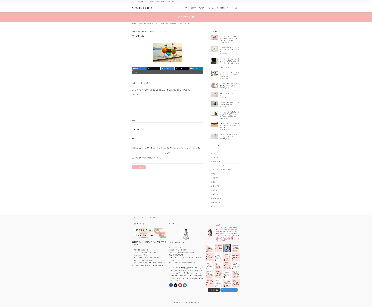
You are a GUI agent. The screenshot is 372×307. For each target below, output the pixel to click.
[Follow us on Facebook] (171, 285)
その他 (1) (214, 153)
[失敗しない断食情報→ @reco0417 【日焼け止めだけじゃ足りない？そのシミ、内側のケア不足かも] (236, 274)
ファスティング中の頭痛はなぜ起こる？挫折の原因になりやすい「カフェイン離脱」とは (229, 114)
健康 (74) (213, 174)
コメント (136, 94)
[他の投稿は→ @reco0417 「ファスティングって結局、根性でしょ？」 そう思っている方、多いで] (218, 257)
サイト (134, 138)
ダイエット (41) (215, 157)
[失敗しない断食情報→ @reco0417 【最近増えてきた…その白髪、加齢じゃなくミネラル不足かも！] (227, 283)
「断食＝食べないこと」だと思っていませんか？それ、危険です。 (229, 50)
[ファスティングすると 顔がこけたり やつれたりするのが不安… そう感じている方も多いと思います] (218, 274)
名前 (134, 120)
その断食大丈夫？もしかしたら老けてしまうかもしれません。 (229, 85)
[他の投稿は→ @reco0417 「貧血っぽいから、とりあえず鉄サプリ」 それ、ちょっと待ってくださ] (236, 265)
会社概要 (152, 217)
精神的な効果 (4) (216, 198)
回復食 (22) (214, 178)
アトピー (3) (214, 149)
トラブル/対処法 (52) (217, 166)
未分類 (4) (214, 190)
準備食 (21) (214, 194)
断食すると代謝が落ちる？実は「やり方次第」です (229, 104)
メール (135, 129)
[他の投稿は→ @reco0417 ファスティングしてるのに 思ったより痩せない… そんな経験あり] (210, 283)
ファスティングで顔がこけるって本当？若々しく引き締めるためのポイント (229, 74)
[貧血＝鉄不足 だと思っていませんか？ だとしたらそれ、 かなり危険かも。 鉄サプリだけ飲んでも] (227, 265)
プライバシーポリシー (140, 217)
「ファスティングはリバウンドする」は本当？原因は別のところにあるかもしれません (229, 38)
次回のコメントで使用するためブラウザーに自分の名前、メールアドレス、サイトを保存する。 (167, 148)
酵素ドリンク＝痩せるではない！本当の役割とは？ (229, 136)
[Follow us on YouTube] (180, 285)
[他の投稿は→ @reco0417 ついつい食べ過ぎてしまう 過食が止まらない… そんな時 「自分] (210, 257)
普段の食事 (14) (215, 186)
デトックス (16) (215, 161)
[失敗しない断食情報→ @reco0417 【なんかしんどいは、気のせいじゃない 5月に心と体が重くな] (210, 274)
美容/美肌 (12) (215, 202)
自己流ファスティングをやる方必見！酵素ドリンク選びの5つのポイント (230, 125)
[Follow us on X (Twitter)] (175, 285)
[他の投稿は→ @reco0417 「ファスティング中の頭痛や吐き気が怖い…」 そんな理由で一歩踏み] (227, 274)
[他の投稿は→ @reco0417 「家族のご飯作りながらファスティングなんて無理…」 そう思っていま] (218, 283)
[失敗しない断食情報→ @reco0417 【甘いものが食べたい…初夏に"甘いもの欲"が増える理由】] (210, 248)
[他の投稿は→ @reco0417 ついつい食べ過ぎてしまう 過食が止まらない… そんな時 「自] (218, 248)
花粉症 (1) (214, 206)
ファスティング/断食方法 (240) (220, 170)
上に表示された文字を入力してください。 (147, 158)
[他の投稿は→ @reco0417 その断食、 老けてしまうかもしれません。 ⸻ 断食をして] (236, 283)
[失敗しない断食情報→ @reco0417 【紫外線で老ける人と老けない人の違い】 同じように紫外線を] (227, 257)
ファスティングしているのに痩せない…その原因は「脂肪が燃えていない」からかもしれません (229, 62)
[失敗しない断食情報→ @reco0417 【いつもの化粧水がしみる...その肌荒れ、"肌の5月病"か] (236, 248)
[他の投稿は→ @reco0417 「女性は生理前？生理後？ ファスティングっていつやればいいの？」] (210, 265)
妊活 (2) (213, 182)
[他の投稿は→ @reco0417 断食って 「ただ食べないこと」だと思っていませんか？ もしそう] (236, 257)
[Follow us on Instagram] (185, 285)
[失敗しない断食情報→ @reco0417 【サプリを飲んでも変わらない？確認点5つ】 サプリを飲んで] (218, 265)
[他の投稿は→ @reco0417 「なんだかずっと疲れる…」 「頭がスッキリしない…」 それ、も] (227, 248)
